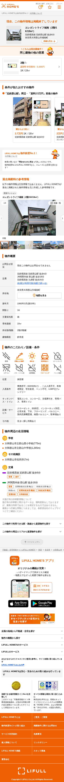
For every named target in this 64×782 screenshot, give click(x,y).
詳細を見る (48, 41)
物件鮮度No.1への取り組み (13, 725)
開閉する (60, 631)
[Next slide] (62, 218)
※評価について (36, 13)
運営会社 (5, 759)
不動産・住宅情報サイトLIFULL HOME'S (18, 550)
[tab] (4, 245)
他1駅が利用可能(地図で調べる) (32, 283)
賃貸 (40, 550)
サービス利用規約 (9, 734)
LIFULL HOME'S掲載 (10, 751)
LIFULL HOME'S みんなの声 (12, 665)
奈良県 (47, 550)
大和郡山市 (57, 550)
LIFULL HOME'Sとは (10, 717)
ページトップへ (33, 542)
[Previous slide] (2, 218)
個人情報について (9, 742)
